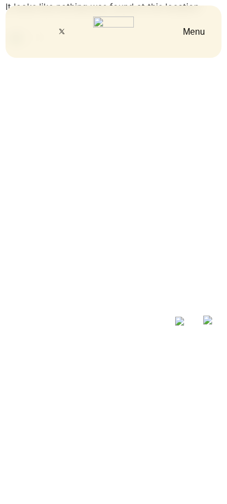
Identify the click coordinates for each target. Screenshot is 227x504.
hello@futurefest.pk (53, 207)
